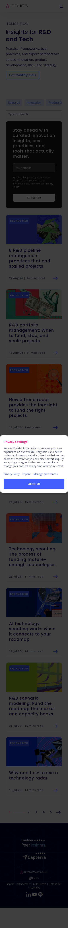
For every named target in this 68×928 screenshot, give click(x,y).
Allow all (34, 484)
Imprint (26, 474)
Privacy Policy (12, 474)
